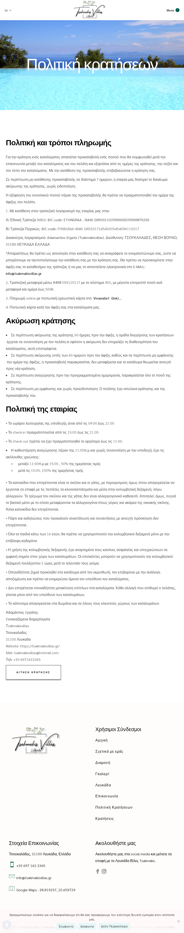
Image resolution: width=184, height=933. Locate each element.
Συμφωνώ (66, 926)
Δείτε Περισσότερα (114, 926)
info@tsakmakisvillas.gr (24, 273)
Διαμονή (102, 762)
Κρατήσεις (104, 818)
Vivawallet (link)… (107, 298)
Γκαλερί (102, 773)
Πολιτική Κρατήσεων (114, 807)
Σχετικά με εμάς (109, 751)
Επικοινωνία (106, 796)
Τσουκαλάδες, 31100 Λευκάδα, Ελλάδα (40, 853)
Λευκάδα (103, 785)
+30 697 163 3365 (30, 865)
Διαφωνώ (87, 926)
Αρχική (101, 740)
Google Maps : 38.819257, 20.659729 (45, 889)
